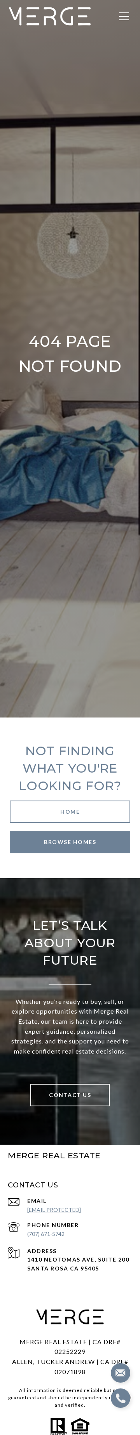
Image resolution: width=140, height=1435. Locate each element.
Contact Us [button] (70, 1095)
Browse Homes (70, 842)
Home (70, 811)
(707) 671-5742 (46, 1233)
